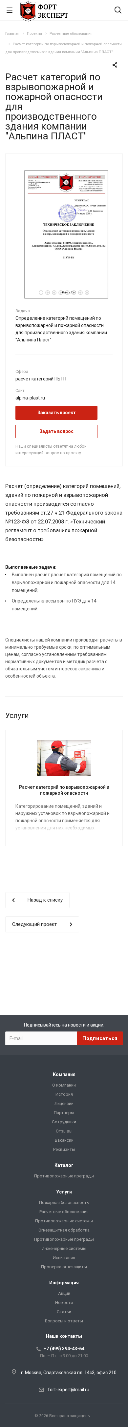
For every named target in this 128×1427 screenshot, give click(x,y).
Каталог (64, 1165)
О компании (64, 1085)
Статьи (64, 1311)
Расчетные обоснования (64, 1211)
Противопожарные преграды (64, 1175)
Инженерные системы (64, 1248)
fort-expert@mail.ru (68, 1389)
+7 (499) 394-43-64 (64, 1348)
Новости (64, 1302)
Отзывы (64, 1131)
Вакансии (64, 1140)
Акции (64, 1293)
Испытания (64, 1257)
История (64, 1094)
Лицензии (64, 1103)
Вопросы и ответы (64, 1320)
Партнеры (64, 1112)
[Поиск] (118, 10)
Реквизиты (64, 1149)
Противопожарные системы (64, 1220)
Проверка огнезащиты (64, 1266)
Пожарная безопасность (64, 1202)
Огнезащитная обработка (64, 1230)
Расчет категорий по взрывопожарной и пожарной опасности (64, 790)
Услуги (64, 1191)
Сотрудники (64, 1121)
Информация (64, 1282)
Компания (64, 1074)
